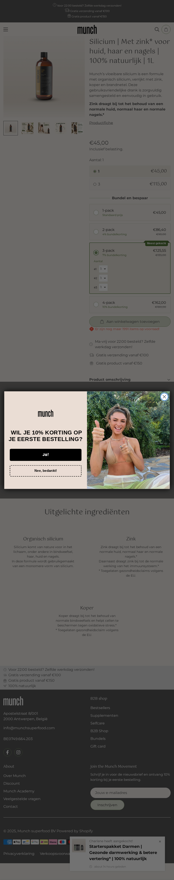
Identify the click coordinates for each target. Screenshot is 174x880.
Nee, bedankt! (45, 470)
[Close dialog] (164, 396)
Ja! (45, 454)
